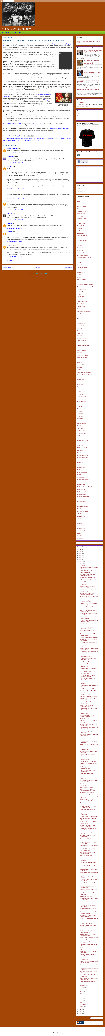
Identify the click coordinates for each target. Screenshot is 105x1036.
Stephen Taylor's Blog (82, 440)
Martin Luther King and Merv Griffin (88, 690)
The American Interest (82, 455)
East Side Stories (81, 269)
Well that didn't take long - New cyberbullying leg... (87, 836)
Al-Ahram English (81, 208)
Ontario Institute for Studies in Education (48, 138)
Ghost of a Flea (81, 306)
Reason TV (80, 411)
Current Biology (81, 265)
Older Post (68, 267)
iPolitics (79, 330)
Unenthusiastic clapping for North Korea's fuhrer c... (88, 819)
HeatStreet (79, 318)
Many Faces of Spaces (82, 355)
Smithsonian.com (81, 433)
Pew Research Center (82, 387)
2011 (80, 1011)
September (83, 989)
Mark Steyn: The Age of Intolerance (88, 696)
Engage (79, 274)
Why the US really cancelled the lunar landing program (89, 758)
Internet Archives (81, 326)
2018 (80, 553)
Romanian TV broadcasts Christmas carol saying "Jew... (88, 849)
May (81, 998)
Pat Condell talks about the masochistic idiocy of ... (86, 627)
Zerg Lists (79, 535)
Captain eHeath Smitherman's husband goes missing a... (87, 594)
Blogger (62, 1032)
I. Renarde (9, 213)
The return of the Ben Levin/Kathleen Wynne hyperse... (89, 945)
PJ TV (78, 389)
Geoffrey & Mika (81, 299)
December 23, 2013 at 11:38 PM (15, 188)
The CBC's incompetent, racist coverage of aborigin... (87, 676)
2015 (80, 559)
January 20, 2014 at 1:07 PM (14, 228)
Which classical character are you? (88, 577)
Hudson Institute (81, 323)
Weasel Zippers (81, 521)
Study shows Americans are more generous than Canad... (88, 800)
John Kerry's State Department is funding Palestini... (88, 886)
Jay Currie (79, 335)
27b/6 (78, 201)
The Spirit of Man (81, 501)
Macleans (79, 352)
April (81, 1000)
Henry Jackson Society (82, 321)
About (78, 115)
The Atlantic (80, 462)
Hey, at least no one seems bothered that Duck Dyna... (89, 597)
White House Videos (82, 530)
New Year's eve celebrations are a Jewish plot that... (88, 611)
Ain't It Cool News (81, 206)
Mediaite (79, 360)
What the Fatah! (81, 528)
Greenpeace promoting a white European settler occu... (87, 922)
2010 (80, 1013)
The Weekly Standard (82, 506)
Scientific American (81, 423)
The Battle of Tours (81, 465)
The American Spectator (83, 457)
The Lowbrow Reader (82, 482)
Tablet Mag (80, 450)
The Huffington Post (82, 477)
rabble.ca (79, 406)
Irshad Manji (80, 333)
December (83, 565)
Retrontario (80, 416)
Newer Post (7, 267)
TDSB (69, 138)
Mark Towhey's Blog (82, 357)
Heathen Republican (82, 316)
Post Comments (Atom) (41, 273)
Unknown (9, 223)
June (81, 996)
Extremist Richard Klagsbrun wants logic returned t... (88, 604)
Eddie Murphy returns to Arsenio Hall (89, 816)
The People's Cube (81, 494)
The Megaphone (81, 484)
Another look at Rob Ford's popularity (89, 928)
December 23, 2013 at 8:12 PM (15, 163)
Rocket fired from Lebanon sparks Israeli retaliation (88, 617)
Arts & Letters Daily (81, 221)
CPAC (78, 260)
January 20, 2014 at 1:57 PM (14, 256)
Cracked (79, 262)
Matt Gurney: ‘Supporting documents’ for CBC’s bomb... (89, 962)
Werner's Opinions (81, 526)
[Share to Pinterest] (33, 136)
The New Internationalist (83, 491)
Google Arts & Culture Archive (84, 311)
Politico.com (80, 394)
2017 (80, 555)
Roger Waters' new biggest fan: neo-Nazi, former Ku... (89, 781)
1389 (78, 199)
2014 (80, 561)
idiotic (51, 100)
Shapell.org (80, 425)
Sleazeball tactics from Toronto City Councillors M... (88, 643)
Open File (79, 382)
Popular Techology (81, 396)
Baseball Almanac (81, 223)
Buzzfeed (79, 238)
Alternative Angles (81, 211)
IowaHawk (79, 328)
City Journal (80, 250)
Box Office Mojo (81, 230)
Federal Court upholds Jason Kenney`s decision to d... (87, 655)
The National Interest (82, 489)
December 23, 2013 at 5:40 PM (15, 153)
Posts (80, 188)
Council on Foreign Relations (84, 257)
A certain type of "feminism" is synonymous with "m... (87, 774)
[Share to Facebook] (32, 136)
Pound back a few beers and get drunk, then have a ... (88, 659)
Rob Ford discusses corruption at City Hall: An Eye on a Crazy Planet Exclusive (93, 51)
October (82, 987)
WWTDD (79, 533)
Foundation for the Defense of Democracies (87, 286)
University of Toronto (25, 140)
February (82, 1004)
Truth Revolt (80, 508)
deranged (46, 100)
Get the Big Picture (81, 303)
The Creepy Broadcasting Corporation (89, 637)
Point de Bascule (81, 391)
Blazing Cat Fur (81, 225)
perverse (8, 101)
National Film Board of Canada (84, 374)
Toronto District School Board (11, 140)
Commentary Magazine (83, 255)
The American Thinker (82, 460)
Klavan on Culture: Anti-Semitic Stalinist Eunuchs (87, 679)
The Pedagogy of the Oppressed (58, 128)
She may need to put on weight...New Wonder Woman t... (89, 965)
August (82, 991)
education (17, 138)
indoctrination (24, 138)
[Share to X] (30, 136)
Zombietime (80, 538)
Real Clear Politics (81, 408)
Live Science (80, 347)
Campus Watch (81, 243)
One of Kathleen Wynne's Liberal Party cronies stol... (88, 952)
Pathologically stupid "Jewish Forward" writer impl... (87, 600)
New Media (80, 377)
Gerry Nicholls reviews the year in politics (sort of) (88, 590)
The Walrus (80, 504)
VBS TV (79, 518)
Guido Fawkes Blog (82, 313)
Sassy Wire (80, 418)
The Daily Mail (80, 469)
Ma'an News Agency (82, 350)
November (83, 985)
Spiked (78, 435)
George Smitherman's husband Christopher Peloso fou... (87, 587)
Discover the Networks (82, 267)
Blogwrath (79, 228)
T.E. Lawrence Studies (82, 447)
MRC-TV (79, 369)
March (82, 1002)
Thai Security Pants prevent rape (88, 761)
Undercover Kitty (81, 516)
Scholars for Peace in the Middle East (86, 421)
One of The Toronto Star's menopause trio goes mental (87, 790)
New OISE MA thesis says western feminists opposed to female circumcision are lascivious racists (88, 89)
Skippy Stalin (80, 428)
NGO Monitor (80, 379)
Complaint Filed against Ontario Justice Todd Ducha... (87, 826)
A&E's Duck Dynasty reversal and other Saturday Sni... (88, 624)
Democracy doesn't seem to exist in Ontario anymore (88, 972)
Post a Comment (9, 260)
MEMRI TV (79, 362)
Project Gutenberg (81, 401)
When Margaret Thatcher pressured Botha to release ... (88, 916)
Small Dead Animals (82, 430)
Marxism (31, 138)
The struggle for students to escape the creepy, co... (88, 607)
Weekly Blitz (80, 523)
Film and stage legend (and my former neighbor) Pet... (87, 810)
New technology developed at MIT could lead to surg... (88, 793)
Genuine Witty (80, 296)
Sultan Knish (80, 445)
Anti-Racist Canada (82, 218)
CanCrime (79, 245)
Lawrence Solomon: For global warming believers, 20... (87, 716)
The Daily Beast (81, 467)
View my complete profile (83, 106)
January (82, 1006)
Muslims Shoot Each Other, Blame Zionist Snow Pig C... (88, 693)
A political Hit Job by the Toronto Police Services (87, 958)
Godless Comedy (81, 308)
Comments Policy (81, 118)
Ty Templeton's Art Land (83, 511)
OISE (35, 138)
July (81, 993)
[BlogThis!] (29, 136)
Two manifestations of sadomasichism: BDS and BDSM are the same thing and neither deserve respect (89, 41)
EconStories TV (81, 272)
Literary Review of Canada (83, 345)
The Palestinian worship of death (88, 688)
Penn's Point (80, 384)
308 (78, 204)
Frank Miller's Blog (81, 289)
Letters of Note (80, 343)
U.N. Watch (80, 513)
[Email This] (27, 136)
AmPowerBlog (11, 156)
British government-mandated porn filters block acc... (88, 631)
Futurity (79, 294)
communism (10, 138)
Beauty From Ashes (12, 148)
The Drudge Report (82, 472)
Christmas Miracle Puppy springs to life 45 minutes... (88, 640)
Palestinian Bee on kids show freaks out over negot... (88, 906)
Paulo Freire (63, 138)
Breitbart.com (80, 233)
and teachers (37, 123)
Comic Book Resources (83, 252)
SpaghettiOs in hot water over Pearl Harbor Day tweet (88, 909)
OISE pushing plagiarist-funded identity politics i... (87, 853)
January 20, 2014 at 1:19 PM (14, 241)
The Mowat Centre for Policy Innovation (86, 486)
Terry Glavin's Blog (81, 452)
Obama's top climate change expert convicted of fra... (88, 784)
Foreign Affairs (80, 282)
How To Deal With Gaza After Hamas (15, 33)
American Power (81, 213)
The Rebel (79, 499)
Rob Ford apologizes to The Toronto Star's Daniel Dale (88, 767)
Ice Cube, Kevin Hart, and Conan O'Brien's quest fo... (88, 807)
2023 (80, 549)
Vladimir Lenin (35, 140)
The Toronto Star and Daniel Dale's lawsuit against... (88, 822)
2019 (80, 551)
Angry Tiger (80, 216)
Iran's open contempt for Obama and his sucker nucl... (89, 880)
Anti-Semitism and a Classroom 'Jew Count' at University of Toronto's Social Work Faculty (92, 62)
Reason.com (80, 413)
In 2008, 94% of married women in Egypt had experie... (88, 571)
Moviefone (79, 367)
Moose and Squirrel (82, 364)
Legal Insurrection (81, 340)
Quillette (79, 404)
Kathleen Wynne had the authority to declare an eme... (89, 621)
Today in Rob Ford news (86, 896)
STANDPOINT (80, 438)
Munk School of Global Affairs (84, 372)
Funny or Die (80, 291)
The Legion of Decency (82, 479)
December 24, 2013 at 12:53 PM (15, 210)
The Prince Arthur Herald (83, 496)
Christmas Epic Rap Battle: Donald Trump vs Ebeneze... (88, 709)
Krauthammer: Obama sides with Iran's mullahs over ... (88, 575)
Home (38, 267)
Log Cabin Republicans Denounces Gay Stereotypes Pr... (88, 662)
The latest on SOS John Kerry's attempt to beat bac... (87, 866)
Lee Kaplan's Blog (81, 338)
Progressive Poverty (82, 399)
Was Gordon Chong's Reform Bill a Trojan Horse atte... (88, 870)
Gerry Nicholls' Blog (82, 301)
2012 (80, 1009)
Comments (82, 191)
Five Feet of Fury (81, 279)
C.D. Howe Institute (82, 240)
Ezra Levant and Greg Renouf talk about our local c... (88, 931)
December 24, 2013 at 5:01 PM (15, 220)
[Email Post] (24, 135)
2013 (80, 563)
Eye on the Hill (80, 277)
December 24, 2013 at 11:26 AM (15, 198)
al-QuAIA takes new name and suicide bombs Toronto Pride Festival (92, 71)
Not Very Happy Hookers (86, 718)
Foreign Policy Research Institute (85, 284)
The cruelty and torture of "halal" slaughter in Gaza (88, 912)
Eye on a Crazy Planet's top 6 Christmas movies (87, 706)
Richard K (9, 166)
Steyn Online (80, 443)
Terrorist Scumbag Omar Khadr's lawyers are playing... (88, 935)
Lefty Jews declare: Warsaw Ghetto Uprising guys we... (88, 580)
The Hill (79, 474)
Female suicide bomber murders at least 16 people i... (88, 614)
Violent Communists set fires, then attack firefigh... (88, 771)
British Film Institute (82, 235)
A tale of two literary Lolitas (86, 787)
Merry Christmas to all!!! (85, 646)
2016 (80, 557)
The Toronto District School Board (12, 123)
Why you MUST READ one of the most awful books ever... (88, 672)
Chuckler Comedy (81, 247)
